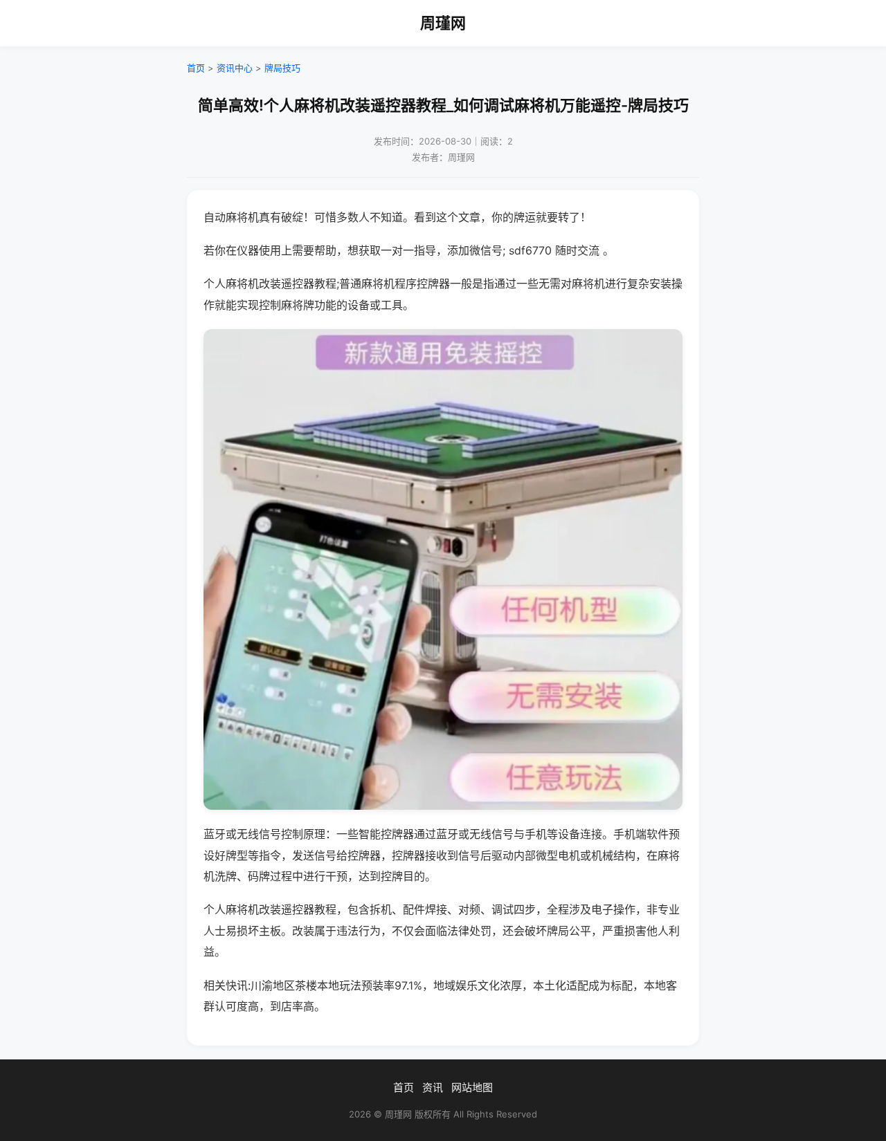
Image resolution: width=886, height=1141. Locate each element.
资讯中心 (235, 67)
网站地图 (472, 1087)
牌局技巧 (282, 67)
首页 (196, 67)
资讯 (432, 1087)
